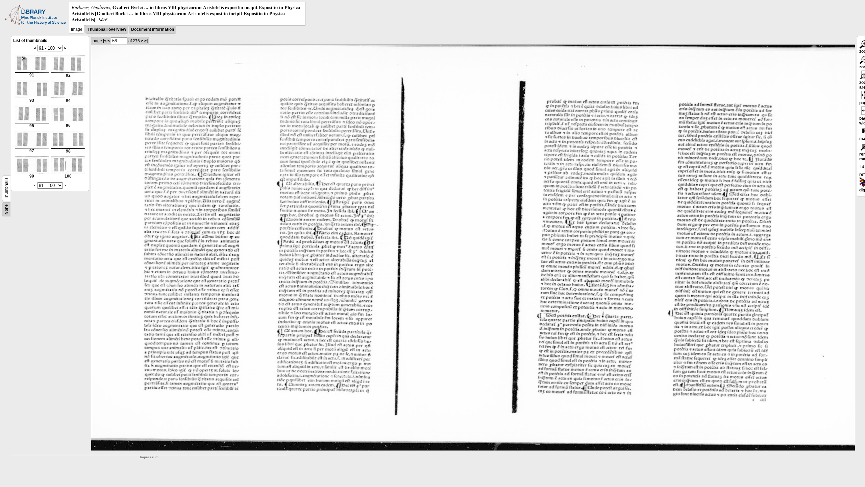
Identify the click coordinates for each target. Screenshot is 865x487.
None (6, 209)
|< (104, 41)
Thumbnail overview (107, 29)
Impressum (149, 457)
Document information (152, 29)
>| (146, 41)
